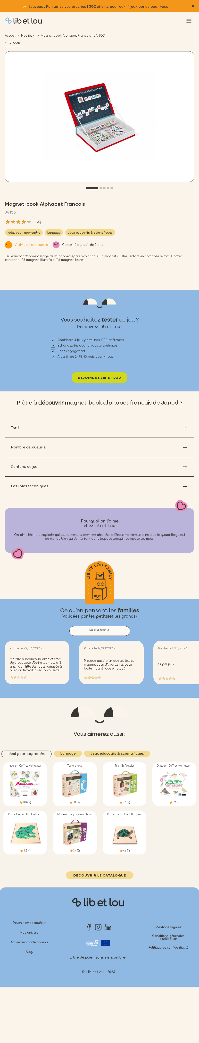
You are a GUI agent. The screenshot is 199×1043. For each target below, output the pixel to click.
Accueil (10, 35)
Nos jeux (28, 35)
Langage (53, 232)
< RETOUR (12, 42)
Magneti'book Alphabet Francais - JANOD (73, 35)
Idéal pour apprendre (24, 232)
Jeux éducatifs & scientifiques (90, 232)
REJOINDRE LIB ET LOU (99, 378)
